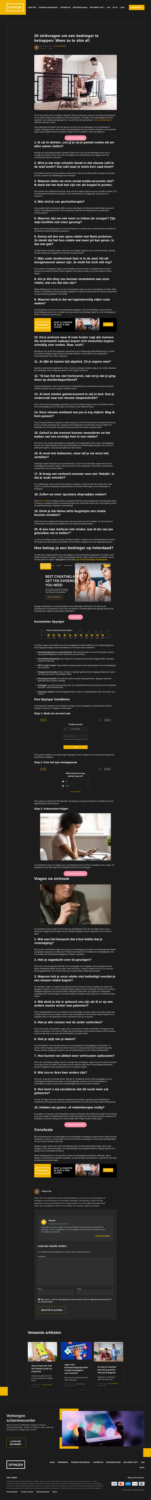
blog (142, 1467)
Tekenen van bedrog (48, 7)
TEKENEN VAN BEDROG (80, 1462)
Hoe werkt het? (97, 7)
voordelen (98, 1462)
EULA (55, 1492)
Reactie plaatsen (51, 1310)
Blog (115, 7)
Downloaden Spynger (75, 874)
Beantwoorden (103, 1236)
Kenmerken (62, 1462)
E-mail (79, 1289)
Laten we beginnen (15, 1442)
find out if (42, 501)
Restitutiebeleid (42, 1492)
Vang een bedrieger (75, 138)
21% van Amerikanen (103, 120)
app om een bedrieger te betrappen (91, 560)
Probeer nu (136, 7)
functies (32, 7)
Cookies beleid (27, 1492)
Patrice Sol (46, 1191)
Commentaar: (42, 1256)
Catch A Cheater (60, 46)
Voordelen (65, 7)
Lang (122, 7)
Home (52, 1462)
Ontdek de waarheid (75, 1125)
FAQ (108, 7)
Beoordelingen (80, 7)
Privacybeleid (11, 1492)
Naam (40, 1289)
